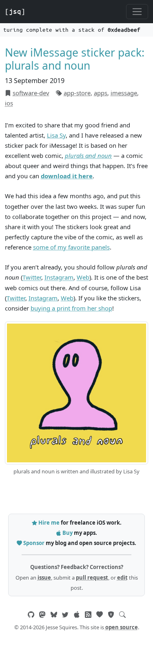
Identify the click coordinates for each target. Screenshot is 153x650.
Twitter (31, 277)
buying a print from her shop (71, 308)
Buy (67, 532)
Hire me (49, 522)
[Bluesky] (54, 614)
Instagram (58, 277)
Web (83, 277)
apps (100, 93)
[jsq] (15, 11)
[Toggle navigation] (137, 12)
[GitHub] (31, 614)
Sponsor (34, 543)
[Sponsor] (99, 614)
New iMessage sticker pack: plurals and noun (74, 59)
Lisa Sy (56, 135)
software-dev (31, 93)
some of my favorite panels (71, 247)
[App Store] (76, 614)
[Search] (122, 614)
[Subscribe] (88, 614)
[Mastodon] (42, 614)
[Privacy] (111, 614)
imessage (124, 93)
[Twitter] (65, 614)
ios (9, 103)
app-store (77, 93)
